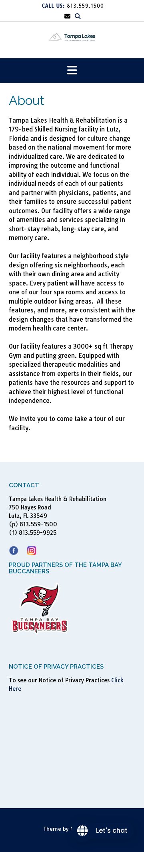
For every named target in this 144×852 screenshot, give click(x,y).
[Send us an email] (67, 16)
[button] (72, 71)
